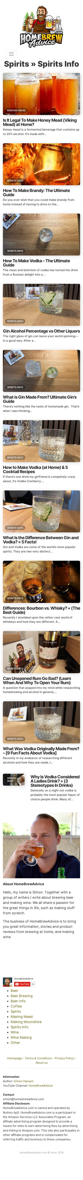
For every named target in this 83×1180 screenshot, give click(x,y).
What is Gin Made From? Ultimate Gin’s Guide (39, 399)
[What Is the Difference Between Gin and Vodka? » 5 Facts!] (41, 511)
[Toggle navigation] (11, 54)
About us (42, 1062)
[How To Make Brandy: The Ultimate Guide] (41, 164)
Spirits (16, 1011)
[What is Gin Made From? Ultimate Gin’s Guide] (41, 371)
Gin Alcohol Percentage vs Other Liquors (41, 331)
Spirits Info (15, 180)
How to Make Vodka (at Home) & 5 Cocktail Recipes (35, 469)
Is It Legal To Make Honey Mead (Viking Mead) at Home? (40, 122)
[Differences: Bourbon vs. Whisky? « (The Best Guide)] (41, 582)
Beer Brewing (22, 996)
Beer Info (18, 1001)
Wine (15, 1032)
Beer (14, 991)
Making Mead (16, 110)
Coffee (16, 1006)
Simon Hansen (24, 1081)
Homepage (14, 1058)
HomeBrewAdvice (41, 1085)
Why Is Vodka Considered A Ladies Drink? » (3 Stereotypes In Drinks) (55, 781)
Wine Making (21, 1037)
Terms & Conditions (38, 1058)
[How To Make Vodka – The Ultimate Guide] (41, 235)
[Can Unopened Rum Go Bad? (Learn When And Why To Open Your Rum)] (41, 652)
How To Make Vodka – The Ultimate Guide (36, 262)
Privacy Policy (64, 1058)
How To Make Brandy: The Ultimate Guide (36, 192)
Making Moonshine (26, 1022)
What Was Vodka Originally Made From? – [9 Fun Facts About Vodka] (41, 750)
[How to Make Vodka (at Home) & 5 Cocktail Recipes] (41, 441)
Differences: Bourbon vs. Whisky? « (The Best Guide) (41, 610)
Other (15, 1043)
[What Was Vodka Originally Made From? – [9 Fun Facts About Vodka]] (41, 722)
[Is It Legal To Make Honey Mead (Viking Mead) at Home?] (41, 94)
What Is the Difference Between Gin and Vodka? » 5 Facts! (41, 539)
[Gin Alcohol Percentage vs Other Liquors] (41, 305)
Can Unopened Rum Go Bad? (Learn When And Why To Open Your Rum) (37, 680)
